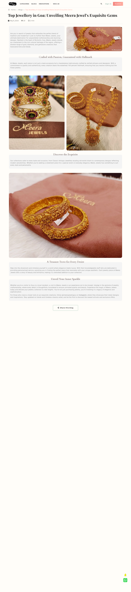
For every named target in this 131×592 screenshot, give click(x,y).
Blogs (34, 4)
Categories (24, 4)
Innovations (44, 4)
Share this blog (66, 308)
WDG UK (56, 4)
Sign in (108, 4)
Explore (118, 4)
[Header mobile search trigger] (101, 4)
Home (13, 10)
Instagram (83, 295)
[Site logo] (13, 4)
